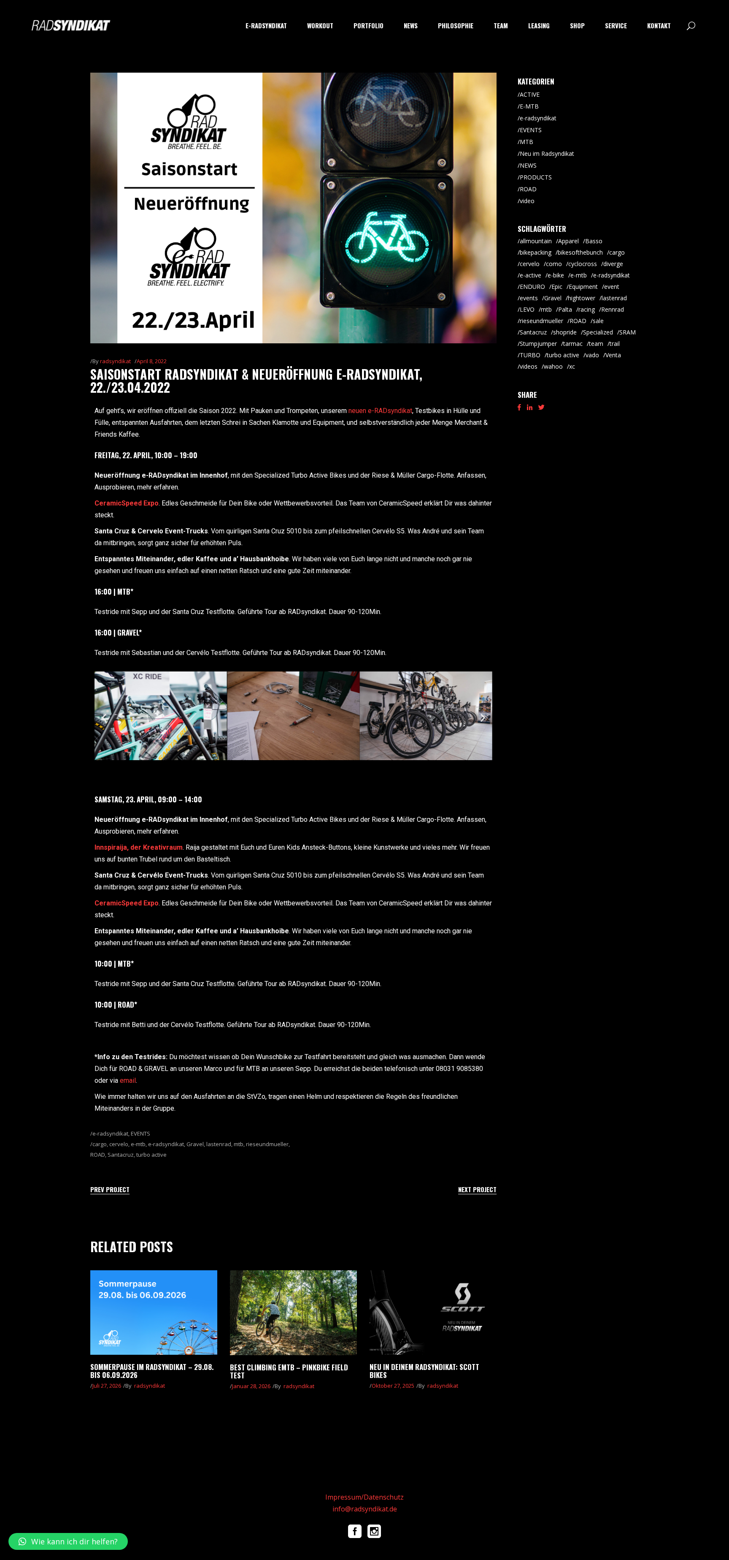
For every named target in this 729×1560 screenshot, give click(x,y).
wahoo (553, 366)
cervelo (118, 1144)
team (596, 344)
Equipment (583, 287)
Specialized (598, 332)
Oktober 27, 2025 (393, 1385)
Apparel (568, 241)
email (128, 1080)
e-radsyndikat (110, 1133)
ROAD (97, 1154)
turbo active (151, 1154)
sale (598, 321)
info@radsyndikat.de (364, 1509)
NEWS (528, 165)
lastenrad (218, 1144)
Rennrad (612, 309)
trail (615, 344)
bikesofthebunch (580, 252)
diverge (613, 264)
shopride (565, 332)
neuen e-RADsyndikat (380, 411)
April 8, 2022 (152, 361)
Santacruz (121, 1154)
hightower (581, 298)
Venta (613, 355)
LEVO (527, 309)
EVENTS (140, 1133)
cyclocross (582, 264)
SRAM (627, 332)
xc (572, 366)
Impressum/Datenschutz (364, 1497)
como (554, 264)
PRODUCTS (536, 177)
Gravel (195, 1144)
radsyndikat (115, 361)
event (611, 287)
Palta (565, 309)
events (529, 298)
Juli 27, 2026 (106, 1385)
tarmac (573, 344)
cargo (99, 1144)
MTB (526, 142)
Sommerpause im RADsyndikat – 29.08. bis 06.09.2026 (151, 1371)
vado (592, 355)
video (527, 201)
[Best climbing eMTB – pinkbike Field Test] (293, 1312)
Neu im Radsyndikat (547, 153)
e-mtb (138, 1144)
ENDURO (532, 287)
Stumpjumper (538, 344)
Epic (556, 287)
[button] (104, 717)
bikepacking (535, 252)
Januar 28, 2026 (251, 1386)
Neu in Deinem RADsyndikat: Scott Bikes (424, 1371)
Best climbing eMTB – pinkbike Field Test (289, 1371)
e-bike (556, 275)
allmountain (536, 241)
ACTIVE (530, 94)
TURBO (530, 355)
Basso (593, 241)
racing (586, 309)
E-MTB (529, 106)
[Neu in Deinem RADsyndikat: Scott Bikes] (433, 1312)
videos (528, 366)
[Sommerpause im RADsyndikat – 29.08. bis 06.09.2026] (153, 1312)
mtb (238, 1144)
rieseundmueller (267, 1144)
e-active (530, 275)
